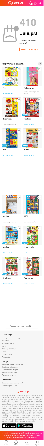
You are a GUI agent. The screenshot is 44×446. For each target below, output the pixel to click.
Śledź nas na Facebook (10, 367)
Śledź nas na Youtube (9, 372)
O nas (4, 351)
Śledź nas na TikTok (9, 375)
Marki (4, 346)
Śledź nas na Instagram (10, 370)
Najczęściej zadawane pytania (12, 338)
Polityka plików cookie (29, 437)
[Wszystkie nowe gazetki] (40, 64)
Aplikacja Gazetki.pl (9, 349)
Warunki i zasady (33, 435)
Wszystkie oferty (8, 343)
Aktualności (6, 357)
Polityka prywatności (14, 437)
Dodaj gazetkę (7, 354)
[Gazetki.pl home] (16, 3)
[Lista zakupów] (35, 3)
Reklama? (5, 340)
